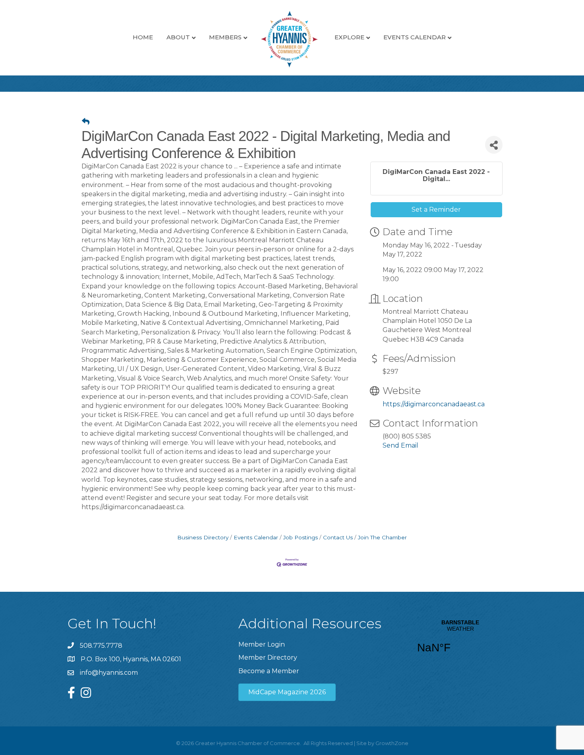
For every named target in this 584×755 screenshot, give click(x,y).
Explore (349, 37)
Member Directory (267, 657)
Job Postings (300, 537)
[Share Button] (494, 145)
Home (143, 37)
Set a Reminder (436, 209)
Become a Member (268, 671)
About (178, 37)
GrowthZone (391, 743)
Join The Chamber (382, 537)
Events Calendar (414, 37)
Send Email (400, 445)
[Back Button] (85, 121)
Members (225, 37)
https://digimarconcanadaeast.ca (434, 404)
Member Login (261, 644)
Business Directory (202, 537)
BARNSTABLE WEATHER (460, 641)
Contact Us (338, 537)
